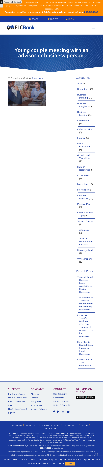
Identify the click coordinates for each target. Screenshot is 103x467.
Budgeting (82, 89)
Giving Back (36, 401)
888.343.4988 (91, 12)
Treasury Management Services (85, 241)
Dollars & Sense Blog (62, 405)
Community (83, 120)
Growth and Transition (83, 157)
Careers (34, 397)
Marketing (82, 184)
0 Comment (37, 78)
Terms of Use (50, 428)
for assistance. (51, 448)
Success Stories (85, 221)
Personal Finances (82, 197)
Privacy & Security (70, 425)
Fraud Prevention (83, 145)
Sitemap (84, 425)
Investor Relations (39, 409)
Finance (81, 137)
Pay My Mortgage (16, 394)
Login (71, 19)
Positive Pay (83, 204)
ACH (79, 83)
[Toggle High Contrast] (1, 2)
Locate (54, 19)
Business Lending (82, 113)
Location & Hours (61, 401)
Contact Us (58, 397)
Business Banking (82, 96)
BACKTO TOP (96, 454)
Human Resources (83, 168)
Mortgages (83, 189)
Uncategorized (85, 250)
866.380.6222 (60, 394)
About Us (35, 394)
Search (36, 19)
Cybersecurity (84, 129)
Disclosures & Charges (50, 425)
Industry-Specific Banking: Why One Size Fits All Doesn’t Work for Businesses (85, 326)
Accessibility (17, 425)
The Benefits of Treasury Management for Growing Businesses (85, 303)
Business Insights (82, 105)
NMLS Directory (31, 425)
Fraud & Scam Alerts (17, 397)
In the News (83, 175)
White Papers (84, 258)
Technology (83, 229)
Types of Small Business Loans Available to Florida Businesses (85, 284)
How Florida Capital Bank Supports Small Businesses (85, 347)
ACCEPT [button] (70, 463)
